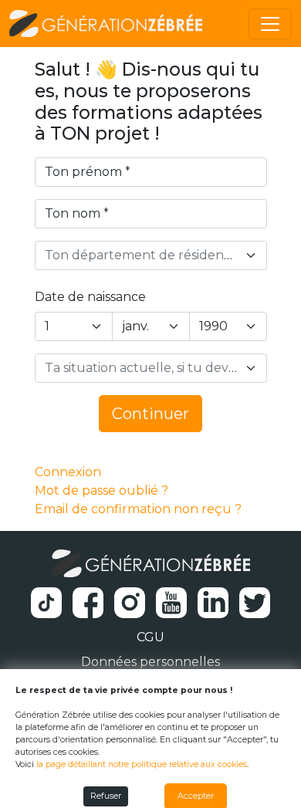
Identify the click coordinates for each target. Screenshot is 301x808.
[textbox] (141, 255)
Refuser (105, 796)
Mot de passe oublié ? (101, 490)
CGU (150, 637)
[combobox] (151, 255)
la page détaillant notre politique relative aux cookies (141, 764)
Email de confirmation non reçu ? (138, 509)
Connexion (68, 472)
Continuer (150, 413)
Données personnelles (150, 661)
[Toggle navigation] (270, 23)
